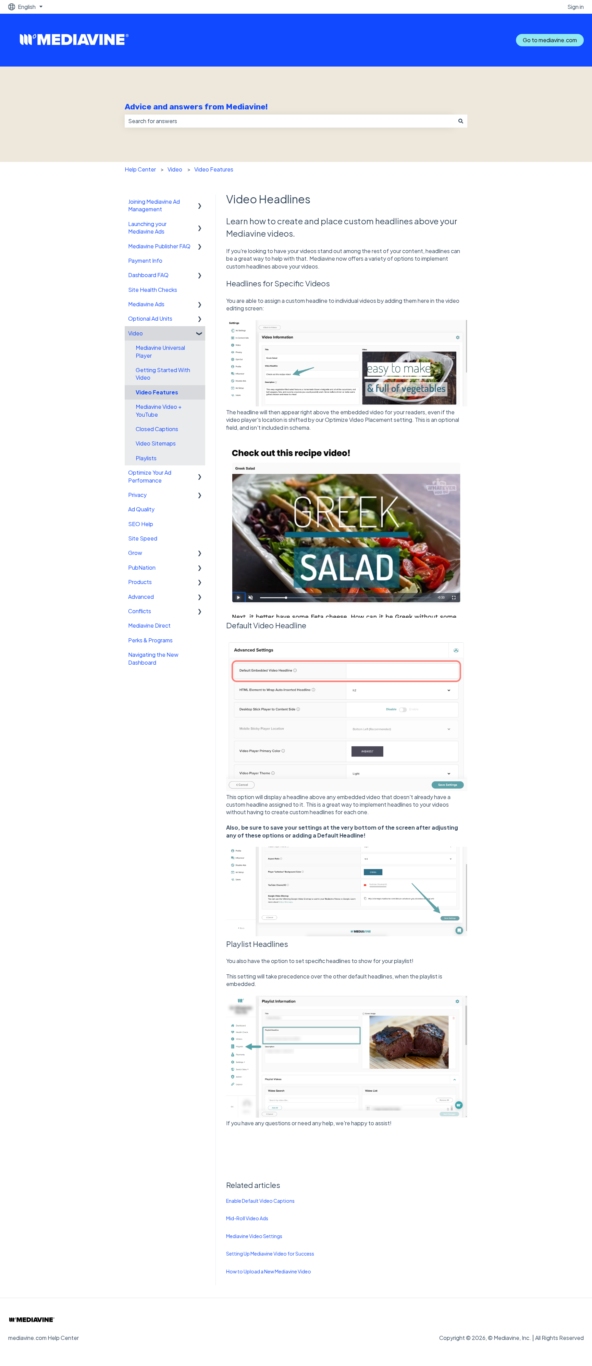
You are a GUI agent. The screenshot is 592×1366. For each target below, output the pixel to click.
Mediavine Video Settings (254, 1236)
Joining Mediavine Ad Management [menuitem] (154, 205)
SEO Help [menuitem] (140, 523)
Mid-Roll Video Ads (247, 1218)
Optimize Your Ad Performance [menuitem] (149, 476)
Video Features (213, 169)
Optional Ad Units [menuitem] (150, 318)
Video (175, 169)
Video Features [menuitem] (157, 392)
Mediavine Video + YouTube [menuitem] (159, 410)
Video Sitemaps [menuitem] (156, 443)
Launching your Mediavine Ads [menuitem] (147, 227)
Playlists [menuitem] (146, 458)
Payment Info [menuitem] (145, 260)
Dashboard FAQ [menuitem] (148, 274)
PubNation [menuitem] (142, 567)
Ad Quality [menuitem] (141, 509)
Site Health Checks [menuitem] (152, 289)
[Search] (460, 121)
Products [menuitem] (140, 581)
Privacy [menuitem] (137, 494)
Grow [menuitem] (135, 552)
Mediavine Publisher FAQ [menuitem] (159, 246)
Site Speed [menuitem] (142, 538)
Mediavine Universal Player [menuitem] (160, 351)
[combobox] (289, 121)
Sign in (575, 6)
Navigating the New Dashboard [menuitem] (153, 658)
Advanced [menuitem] (141, 596)
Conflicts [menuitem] (139, 611)
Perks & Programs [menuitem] (150, 640)
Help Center (140, 169)
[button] (199, 202)
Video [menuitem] (135, 333)
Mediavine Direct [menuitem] (149, 625)
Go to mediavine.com (550, 40)
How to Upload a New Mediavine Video (268, 1271)
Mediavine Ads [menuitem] (146, 304)
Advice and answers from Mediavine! (196, 106)
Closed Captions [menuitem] (157, 428)
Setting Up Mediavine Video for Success (270, 1253)
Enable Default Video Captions (260, 1201)
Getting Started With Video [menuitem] (163, 373)
